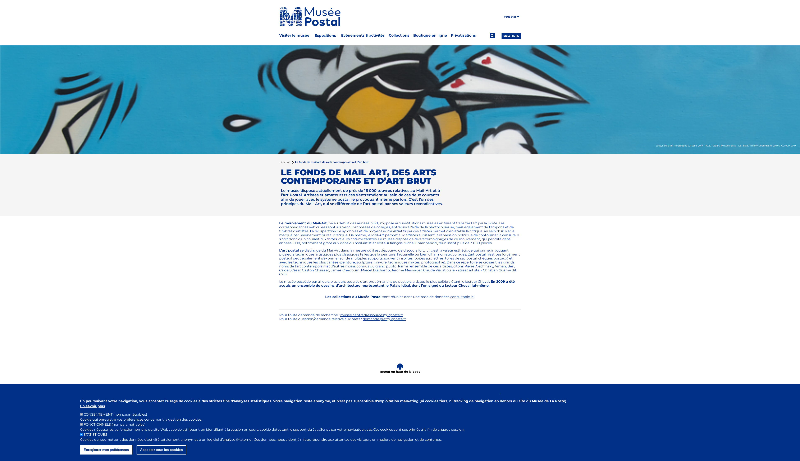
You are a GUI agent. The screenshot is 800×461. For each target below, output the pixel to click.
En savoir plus (92, 406)
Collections (399, 35)
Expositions (325, 35)
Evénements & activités (363, 35)
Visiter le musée (294, 35)
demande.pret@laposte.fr (384, 319)
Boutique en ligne (430, 35)
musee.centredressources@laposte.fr (371, 315)
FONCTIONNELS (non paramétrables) (114, 424)
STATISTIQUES (95, 435)
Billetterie (511, 35)
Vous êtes (510, 16)
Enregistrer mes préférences (106, 450)
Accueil (285, 162)
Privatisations (463, 35)
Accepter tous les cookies (161, 450)
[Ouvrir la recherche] (492, 35)
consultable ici (462, 297)
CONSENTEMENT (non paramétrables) (115, 414)
